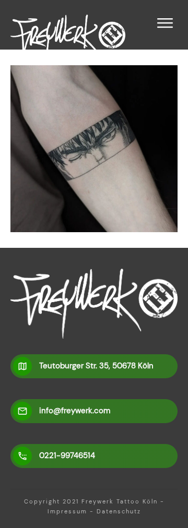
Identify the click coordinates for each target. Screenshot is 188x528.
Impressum (67, 511)
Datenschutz (119, 511)
